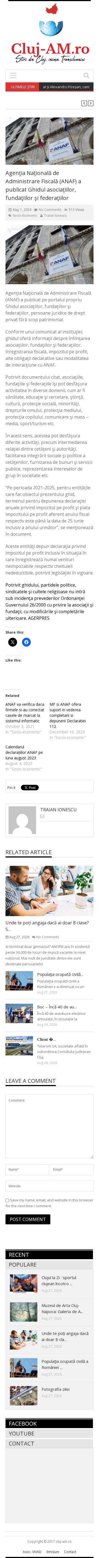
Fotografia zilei (56, 1389)
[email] (42, 816)
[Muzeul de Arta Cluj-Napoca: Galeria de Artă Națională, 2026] (28, 1311)
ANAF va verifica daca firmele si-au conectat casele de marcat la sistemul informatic (25, 712)
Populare (23, 1264)
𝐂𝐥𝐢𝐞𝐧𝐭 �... (46, 1039)
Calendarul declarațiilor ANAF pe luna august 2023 (24, 752)
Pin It (11, 787)
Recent (19, 1254)
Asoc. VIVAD (32, 1551)
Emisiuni (52, 1551)
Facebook (23, 1423)
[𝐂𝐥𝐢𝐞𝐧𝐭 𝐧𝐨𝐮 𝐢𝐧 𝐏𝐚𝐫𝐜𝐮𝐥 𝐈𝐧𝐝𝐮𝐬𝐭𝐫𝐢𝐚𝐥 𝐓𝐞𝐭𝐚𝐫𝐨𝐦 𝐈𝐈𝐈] (23, 1045)
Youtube (21, 1433)
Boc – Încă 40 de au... (56, 1007)
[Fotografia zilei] (28, 1395)
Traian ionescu (55, 215)
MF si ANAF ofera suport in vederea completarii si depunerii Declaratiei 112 (68, 715)
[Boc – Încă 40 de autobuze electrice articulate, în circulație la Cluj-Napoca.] (23, 1013)
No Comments (50, 209)
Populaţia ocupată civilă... (60, 974)
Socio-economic (25, 215)
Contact (21, 1443)
